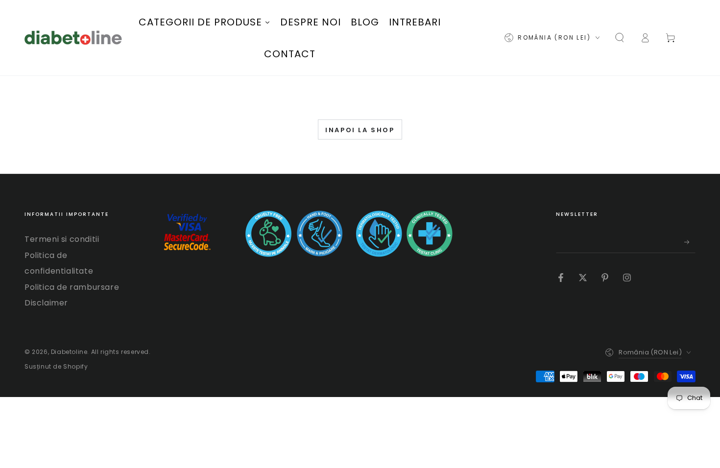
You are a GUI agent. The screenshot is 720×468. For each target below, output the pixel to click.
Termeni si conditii (61, 239)
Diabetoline (69, 352)
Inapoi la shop (359, 130)
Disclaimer (46, 302)
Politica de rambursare (71, 287)
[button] (619, 37)
